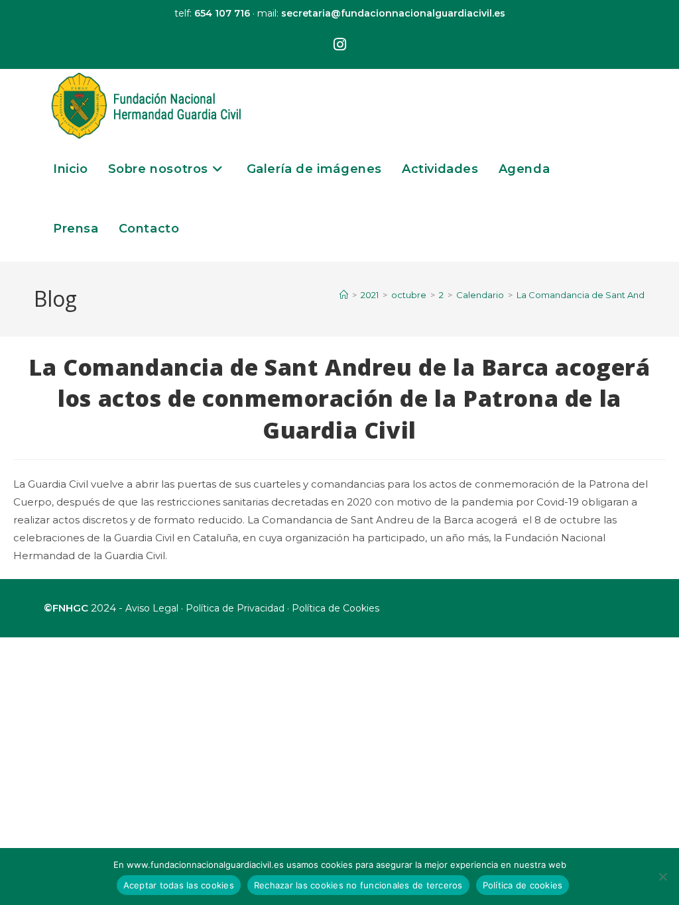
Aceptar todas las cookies (178, 885)
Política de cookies (523, 885)
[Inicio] (344, 295)
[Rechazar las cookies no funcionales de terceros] (662, 876)
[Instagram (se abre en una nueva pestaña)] (340, 45)
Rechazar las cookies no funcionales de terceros (358, 885)
